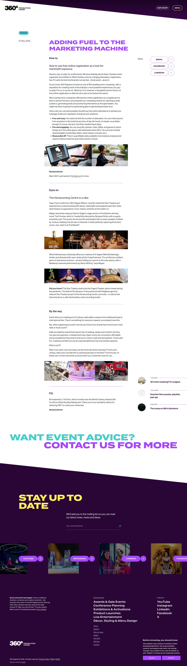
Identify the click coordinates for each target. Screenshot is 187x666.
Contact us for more (110, 446)
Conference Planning (109, 605)
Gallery (96, 635)
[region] (161, 649)
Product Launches (107, 613)
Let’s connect (41, 609)
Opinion (96, 629)
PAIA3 (58, 659)
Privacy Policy (44, 659)
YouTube (163, 601)
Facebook (164, 613)
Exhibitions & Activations (112, 609)
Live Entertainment (108, 617)
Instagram (164, 605)
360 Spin (97, 642)
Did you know (98, 632)
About (96, 626)
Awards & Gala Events (110, 601)
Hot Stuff (97, 639)
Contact (96, 645)
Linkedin (163, 609)
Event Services (99, 598)
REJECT (152, 658)
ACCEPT (171, 658)
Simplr (24, 662)
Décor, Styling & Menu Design (115, 620)
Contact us (76, 176)
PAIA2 (52, 659)
